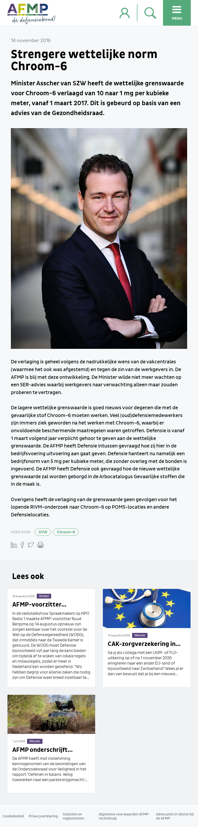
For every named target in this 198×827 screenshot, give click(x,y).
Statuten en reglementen (73, 816)
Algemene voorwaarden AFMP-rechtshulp (124, 816)
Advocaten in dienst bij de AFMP (175, 816)
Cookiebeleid (13, 816)
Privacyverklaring (43, 816)
